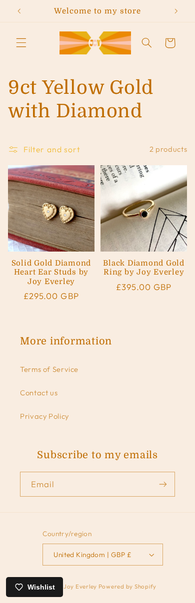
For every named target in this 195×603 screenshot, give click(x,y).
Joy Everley (80, 586)
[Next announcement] (176, 11)
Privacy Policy (44, 416)
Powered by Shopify (127, 586)
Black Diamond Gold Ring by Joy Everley (143, 268)
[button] (21, 42)
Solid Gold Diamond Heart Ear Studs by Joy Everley (52, 273)
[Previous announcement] (19, 11)
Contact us (39, 392)
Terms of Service (49, 369)
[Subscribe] (163, 484)
